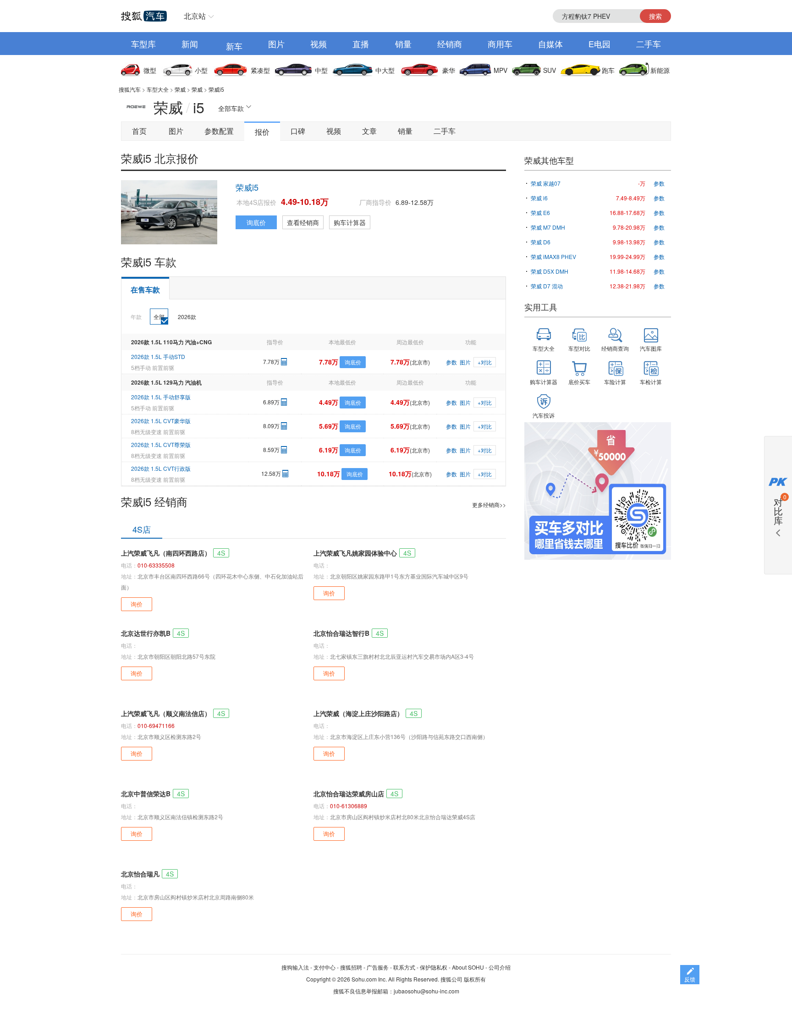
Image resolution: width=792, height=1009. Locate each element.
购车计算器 (350, 222)
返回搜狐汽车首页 (144, 16)
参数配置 (219, 131)
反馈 (689, 979)
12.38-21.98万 (627, 286)
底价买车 (579, 382)
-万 (641, 183)
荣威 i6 (539, 198)
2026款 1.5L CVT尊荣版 (161, 444)
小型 (201, 70)
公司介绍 (500, 967)
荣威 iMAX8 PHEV (553, 256)
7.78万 (271, 361)
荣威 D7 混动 (547, 286)
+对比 (485, 362)
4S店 (141, 529)
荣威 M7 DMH (548, 227)
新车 (234, 46)
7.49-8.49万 (630, 198)
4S (221, 552)
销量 (403, 44)
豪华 (448, 70)
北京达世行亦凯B (145, 633)
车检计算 (651, 382)
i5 (198, 106)
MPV (500, 70)
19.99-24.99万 (627, 256)
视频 (318, 44)
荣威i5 (216, 89)
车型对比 (579, 348)
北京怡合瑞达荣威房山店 (349, 793)
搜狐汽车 (130, 89)
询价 (137, 604)
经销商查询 (615, 348)
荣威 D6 (540, 242)
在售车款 (145, 289)
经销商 (449, 44)
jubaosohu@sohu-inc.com (426, 991)
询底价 (256, 222)
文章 (369, 131)
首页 (139, 131)
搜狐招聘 (351, 967)
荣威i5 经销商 (154, 501)
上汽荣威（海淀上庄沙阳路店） (358, 713)
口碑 (298, 131)
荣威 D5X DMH (549, 271)
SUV (549, 70)
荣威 (180, 89)
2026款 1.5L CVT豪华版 (161, 421)
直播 (360, 44)
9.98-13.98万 (629, 242)
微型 (149, 70)
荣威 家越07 (546, 183)
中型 (321, 70)
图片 (276, 44)
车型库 (143, 44)
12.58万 (271, 473)
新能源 (660, 70)
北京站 (195, 16)
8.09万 (271, 426)
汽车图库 (651, 348)
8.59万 (271, 449)
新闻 (190, 44)
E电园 (599, 44)
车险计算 (615, 382)
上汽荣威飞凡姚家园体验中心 (355, 552)
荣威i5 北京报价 (159, 158)
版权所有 (475, 979)
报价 (262, 132)
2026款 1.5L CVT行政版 (161, 468)
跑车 (608, 70)
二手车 (648, 44)
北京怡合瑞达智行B (341, 633)
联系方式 (404, 967)
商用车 (500, 44)
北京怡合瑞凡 (140, 873)
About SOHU (468, 967)
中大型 (385, 70)
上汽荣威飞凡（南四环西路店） (166, 552)
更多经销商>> (489, 504)
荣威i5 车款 (148, 262)
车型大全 (158, 89)
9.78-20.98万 (629, 227)
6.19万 (328, 449)
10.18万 (328, 473)
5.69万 (328, 425)
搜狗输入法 (295, 967)
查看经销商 (303, 222)
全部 (159, 316)
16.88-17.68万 (627, 212)
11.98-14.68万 (627, 271)
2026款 (187, 316)
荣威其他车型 (549, 160)
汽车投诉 (544, 415)
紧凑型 (260, 70)
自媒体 (550, 44)
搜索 (655, 16)
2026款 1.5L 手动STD (158, 356)
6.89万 (271, 402)
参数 (451, 362)
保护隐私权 (433, 967)
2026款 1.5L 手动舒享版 (161, 397)
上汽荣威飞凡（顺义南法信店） (166, 713)
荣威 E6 (540, 212)
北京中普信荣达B (145, 793)
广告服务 (378, 967)
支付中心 (325, 967)
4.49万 (328, 402)
